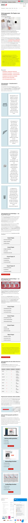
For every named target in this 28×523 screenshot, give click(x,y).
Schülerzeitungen (18, 39)
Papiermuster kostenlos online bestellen (8, 77)
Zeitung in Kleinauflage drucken (5, 357)
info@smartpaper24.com (13, 512)
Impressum (4, 513)
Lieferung (4, 509)
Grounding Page (5, 512)
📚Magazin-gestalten (18, 510)
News (6, 498)
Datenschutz (4, 511)
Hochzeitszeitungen (11, 39)
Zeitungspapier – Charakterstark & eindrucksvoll (10, 71)
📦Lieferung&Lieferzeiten (18, 511)
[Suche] (26, 8)
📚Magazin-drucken (18, 509)
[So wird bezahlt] (8, 519)
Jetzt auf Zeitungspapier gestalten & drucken (9, 79)
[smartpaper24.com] (4, 5)
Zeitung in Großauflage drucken (5, 274)
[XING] (15, 521)
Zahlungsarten (5, 510)
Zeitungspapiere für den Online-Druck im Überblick (10, 76)
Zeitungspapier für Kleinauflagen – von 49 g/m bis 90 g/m (11, 74)
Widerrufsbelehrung (5, 508)
